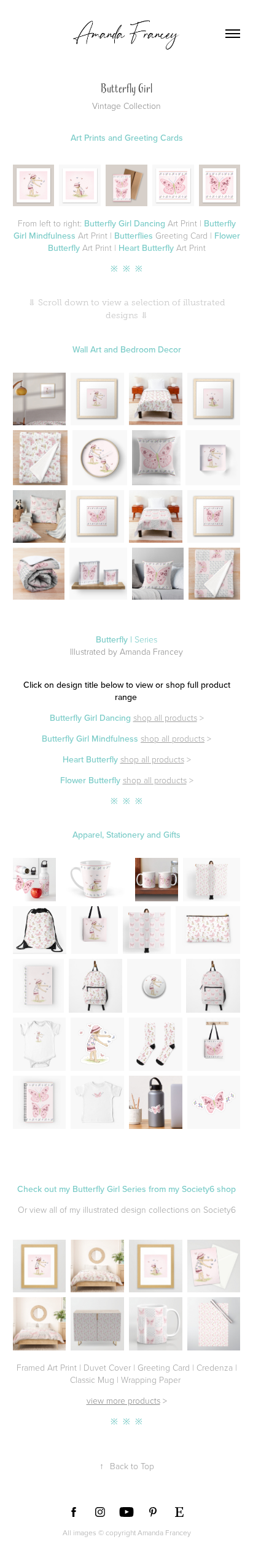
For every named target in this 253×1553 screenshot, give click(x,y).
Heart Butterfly (146, 248)
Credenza (215, 1367)
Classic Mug (92, 1379)
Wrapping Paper (151, 1379)
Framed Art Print (47, 1367)
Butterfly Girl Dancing (124, 223)
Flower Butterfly (90, 780)
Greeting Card (164, 1367)
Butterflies (133, 235)
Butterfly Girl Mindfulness (90, 738)
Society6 (219, 1209)
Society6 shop (209, 1189)
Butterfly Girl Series (109, 1189)
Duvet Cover (107, 1367)
